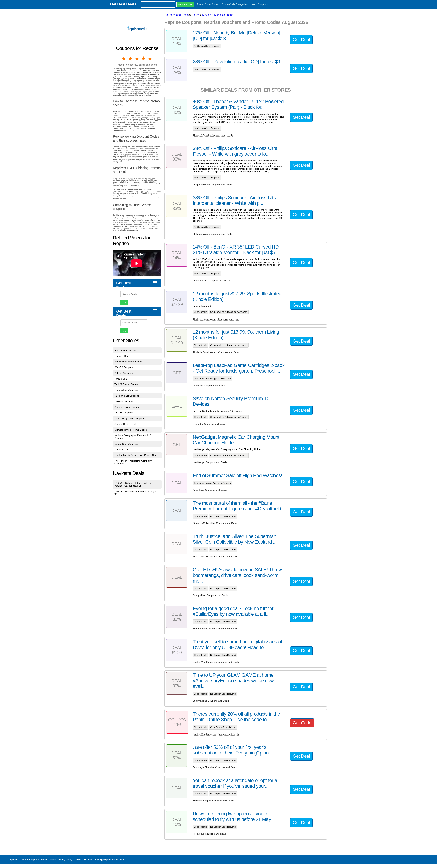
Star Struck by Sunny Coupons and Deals (215, 628)
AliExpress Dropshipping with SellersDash (103, 859)
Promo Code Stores (207, 4)
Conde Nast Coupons (126, 443)
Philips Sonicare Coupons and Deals (212, 184)
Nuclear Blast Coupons (126, 395)
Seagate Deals (122, 356)
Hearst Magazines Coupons (129, 418)
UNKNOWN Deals (124, 401)
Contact (52, 859)
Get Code (302, 722)
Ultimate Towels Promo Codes (130, 429)
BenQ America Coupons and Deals (211, 280)
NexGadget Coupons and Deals (210, 462)
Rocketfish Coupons (125, 350)
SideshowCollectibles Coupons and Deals (215, 523)
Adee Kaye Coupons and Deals (210, 490)
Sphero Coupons (123, 373)
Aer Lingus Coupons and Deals (209, 833)
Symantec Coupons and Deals (209, 424)
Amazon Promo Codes (126, 407)
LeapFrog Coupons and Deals (209, 385)
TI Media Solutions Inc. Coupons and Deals (216, 319)
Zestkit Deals (121, 449)
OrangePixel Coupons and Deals (210, 595)
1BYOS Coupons (123, 412)
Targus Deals (121, 378)
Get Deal (301, 39)
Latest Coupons (259, 4)
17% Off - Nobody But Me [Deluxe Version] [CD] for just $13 (132, 484)
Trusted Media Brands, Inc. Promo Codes (136, 455)
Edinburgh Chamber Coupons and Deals (215, 767)
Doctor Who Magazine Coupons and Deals (216, 661)
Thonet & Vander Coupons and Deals (213, 135)
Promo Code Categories (234, 4)
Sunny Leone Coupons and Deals (211, 700)
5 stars (150, 58)
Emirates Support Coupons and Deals (213, 800)
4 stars (143, 58)
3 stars (137, 58)
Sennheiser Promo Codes (128, 361)
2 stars (130, 58)
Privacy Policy (65, 859)
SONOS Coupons (123, 367)
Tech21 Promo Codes (126, 384)
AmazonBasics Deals (125, 424)
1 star (124, 58)
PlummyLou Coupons (126, 390)
